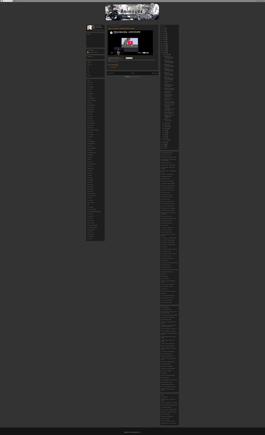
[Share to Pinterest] (131, 58)
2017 (164, 41)
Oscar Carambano (91, 195)
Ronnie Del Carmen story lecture (168, 291)
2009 (164, 144)
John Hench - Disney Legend (167, 242)
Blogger (139, 432)
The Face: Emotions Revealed (168, 295)
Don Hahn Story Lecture (166, 194)
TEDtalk (116, 61)
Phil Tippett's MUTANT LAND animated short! (169, 89)
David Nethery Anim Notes (93, 129)
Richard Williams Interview (167, 286)
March (165, 138)
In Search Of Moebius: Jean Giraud (169, 402)
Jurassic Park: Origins (166, 407)
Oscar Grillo (89, 198)
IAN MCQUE (90, 154)
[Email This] (126, 58)
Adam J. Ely (89, 84)
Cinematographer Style (166, 319)
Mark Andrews (90, 186)
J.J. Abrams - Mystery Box (167, 227)
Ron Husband (90, 207)
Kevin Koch (89, 177)
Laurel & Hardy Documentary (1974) (169, 405)
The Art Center (90, 220)
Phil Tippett (163, 274)
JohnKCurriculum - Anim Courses (168, 423)
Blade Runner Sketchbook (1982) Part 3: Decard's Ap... (169, 69)
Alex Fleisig (89, 89)
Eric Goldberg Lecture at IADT (168, 203)
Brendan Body (90, 107)
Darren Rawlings (91, 123)
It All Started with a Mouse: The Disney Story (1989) (168, 85)
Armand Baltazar (91, 98)
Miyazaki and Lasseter (166, 267)
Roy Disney (163, 293)
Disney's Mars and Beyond (167, 416)
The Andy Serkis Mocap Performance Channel (169, 102)
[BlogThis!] (127, 58)
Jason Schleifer (142, 59)
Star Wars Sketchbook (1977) (167, 384)
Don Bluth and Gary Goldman (167, 190)
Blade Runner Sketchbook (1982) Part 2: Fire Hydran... (169, 74)
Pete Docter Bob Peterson (167, 271)
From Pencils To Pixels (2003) (168, 351)
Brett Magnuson (90, 109)
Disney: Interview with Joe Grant (168, 331)
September (166, 126)
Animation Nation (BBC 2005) (167, 317)
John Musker (164, 246)
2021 (164, 33)
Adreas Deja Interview (166, 154)
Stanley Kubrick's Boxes (166, 382)
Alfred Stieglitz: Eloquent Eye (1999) (169, 315)
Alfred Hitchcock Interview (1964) (168, 157)
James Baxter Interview (166, 229)
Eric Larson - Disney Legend (167, 206)
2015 (164, 45)
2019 (164, 37)
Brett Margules (90, 111)
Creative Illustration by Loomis (168, 420)
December (166, 54)
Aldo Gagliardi (90, 86)
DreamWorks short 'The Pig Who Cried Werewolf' (169, 116)
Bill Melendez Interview (166, 176)
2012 (164, 50)
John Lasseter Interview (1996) (168, 244)
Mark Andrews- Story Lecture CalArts (169, 262)
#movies (89, 75)
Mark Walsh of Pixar (165, 265)
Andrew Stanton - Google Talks (168, 165)
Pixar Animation (164, 276)
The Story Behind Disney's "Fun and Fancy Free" (168, 95)
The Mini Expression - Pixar (167, 297)
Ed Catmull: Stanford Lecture (167, 201)
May (165, 134)
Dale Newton (90, 118)
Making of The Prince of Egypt (168, 368)
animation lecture (120, 59)
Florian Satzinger (91, 141)
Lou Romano (90, 184)
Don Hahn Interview (165, 192)
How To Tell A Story (165, 414)
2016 (164, 43)
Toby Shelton (90, 232)
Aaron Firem (90, 82)
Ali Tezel (89, 91)
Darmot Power (90, 120)
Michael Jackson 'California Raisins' (169, 409)
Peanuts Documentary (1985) (167, 375)
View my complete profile (97, 29)
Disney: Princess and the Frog (168, 343)
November (166, 122)
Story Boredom (90, 216)
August (165, 128)
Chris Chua (89, 114)
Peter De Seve (90, 202)
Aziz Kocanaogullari (91, 100)
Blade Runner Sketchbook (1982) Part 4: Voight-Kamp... (169, 65)
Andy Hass (89, 96)
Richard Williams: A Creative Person (169, 379)
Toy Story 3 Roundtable (166, 300)
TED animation (111, 61)
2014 (164, 47)
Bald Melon (89, 102)
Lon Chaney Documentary (167, 258)
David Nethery (90, 127)
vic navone (89, 238)
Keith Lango (90, 173)
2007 (164, 147)
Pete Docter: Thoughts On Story (168, 411)
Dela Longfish (90, 134)
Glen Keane (89, 145)
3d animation (113, 59)
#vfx (88, 70)
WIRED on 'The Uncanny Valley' (168, 120)
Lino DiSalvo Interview (166, 255)
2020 (164, 35)
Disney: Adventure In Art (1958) (168, 328)
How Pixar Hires (164, 225)
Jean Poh (89, 159)
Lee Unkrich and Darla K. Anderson (169, 253)
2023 (164, 30)
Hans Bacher (90, 150)
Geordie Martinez (91, 143)
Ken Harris (89, 175)
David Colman (90, 125)
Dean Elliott (89, 132)
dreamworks (126, 59)
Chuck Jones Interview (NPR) (167, 185)
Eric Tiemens (90, 136)
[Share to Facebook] (130, 58)
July (165, 130)
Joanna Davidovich (91, 163)
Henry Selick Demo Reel (166, 220)
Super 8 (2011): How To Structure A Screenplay (169, 106)
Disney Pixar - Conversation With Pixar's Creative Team (168, 326)
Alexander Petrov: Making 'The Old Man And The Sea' (169, 312)
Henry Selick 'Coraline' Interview (168, 218)
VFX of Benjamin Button (166, 302)
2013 (164, 48)
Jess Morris (89, 161)
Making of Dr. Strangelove (167, 366)
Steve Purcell (90, 213)
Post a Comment (113, 67)
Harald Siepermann (91, 152)
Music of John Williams (166, 370)
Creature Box (90, 116)
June (165, 132)
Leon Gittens (90, 182)
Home (132, 73)
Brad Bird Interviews (165, 178)
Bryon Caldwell (97, 25)
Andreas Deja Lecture (166, 162)
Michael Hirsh (90, 188)
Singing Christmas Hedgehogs (168, 92)
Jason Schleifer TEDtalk (166, 232)
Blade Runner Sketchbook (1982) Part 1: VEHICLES (168, 78)
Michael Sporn (90, 191)
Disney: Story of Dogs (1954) (167, 345)
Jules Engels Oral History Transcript (169, 249)
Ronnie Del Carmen (91, 209)
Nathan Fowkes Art (91, 193)
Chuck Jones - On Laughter (167, 181)
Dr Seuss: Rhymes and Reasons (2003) (169, 113)
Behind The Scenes (165, 418)
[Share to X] (129, 58)
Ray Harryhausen (165, 278)
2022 (164, 31)
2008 (164, 146)
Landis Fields (90, 179)
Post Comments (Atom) (135, 76)
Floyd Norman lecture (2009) (167, 210)
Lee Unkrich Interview (166, 251)
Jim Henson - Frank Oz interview (168, 237)
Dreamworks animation (134, 59)
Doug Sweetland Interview (167, 196)
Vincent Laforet (90, 234)
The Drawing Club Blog (92, 225)
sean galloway (90, 236)
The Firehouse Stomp (92, 227)
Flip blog (89, 139)
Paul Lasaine (90, 200)
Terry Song (89, 218)
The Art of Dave (90, 222)
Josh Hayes (89, 170)
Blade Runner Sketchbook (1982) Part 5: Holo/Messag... (169, 61)
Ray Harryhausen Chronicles (167, 284)
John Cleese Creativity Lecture (168, 240)
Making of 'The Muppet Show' (167, 361)
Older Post (154, 73)
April (165, 136)
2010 (164, 142)
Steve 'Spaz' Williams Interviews (168, 386)
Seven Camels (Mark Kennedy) (94, 211)
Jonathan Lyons (90, 168)
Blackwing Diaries (91, 105)
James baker (90, 157)
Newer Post (111, 73)
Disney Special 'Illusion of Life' (168, 187)
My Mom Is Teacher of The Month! (169, 99)
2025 (164, 28)
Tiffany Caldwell (90, 229)
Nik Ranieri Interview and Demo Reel (169, 269)
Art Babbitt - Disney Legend (167, 174)
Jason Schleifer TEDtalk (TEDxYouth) (121, 28)
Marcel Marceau (165, 260)
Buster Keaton (164, 397)
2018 (164, 39)
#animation (89, 64)
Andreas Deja (90, 93)
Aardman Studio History (166, 309)
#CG (88, 73)
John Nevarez (90, 166)
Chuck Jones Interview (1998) (168, 183)
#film (88, 66)
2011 (164, 52)
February (166, 139)
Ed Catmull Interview (165, 199)
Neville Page (164, 373)
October (166, 124)
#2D (88, 68)
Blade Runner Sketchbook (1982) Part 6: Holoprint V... (169, 57)
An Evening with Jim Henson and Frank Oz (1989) (168, 160)
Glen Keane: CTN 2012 (166, 216)
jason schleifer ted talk (150, 59)
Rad (88, 204)
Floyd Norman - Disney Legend (168, 208)
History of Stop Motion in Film (167, 356)
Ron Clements (164, 288)
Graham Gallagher (91, 148)
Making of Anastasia (165, 364)
